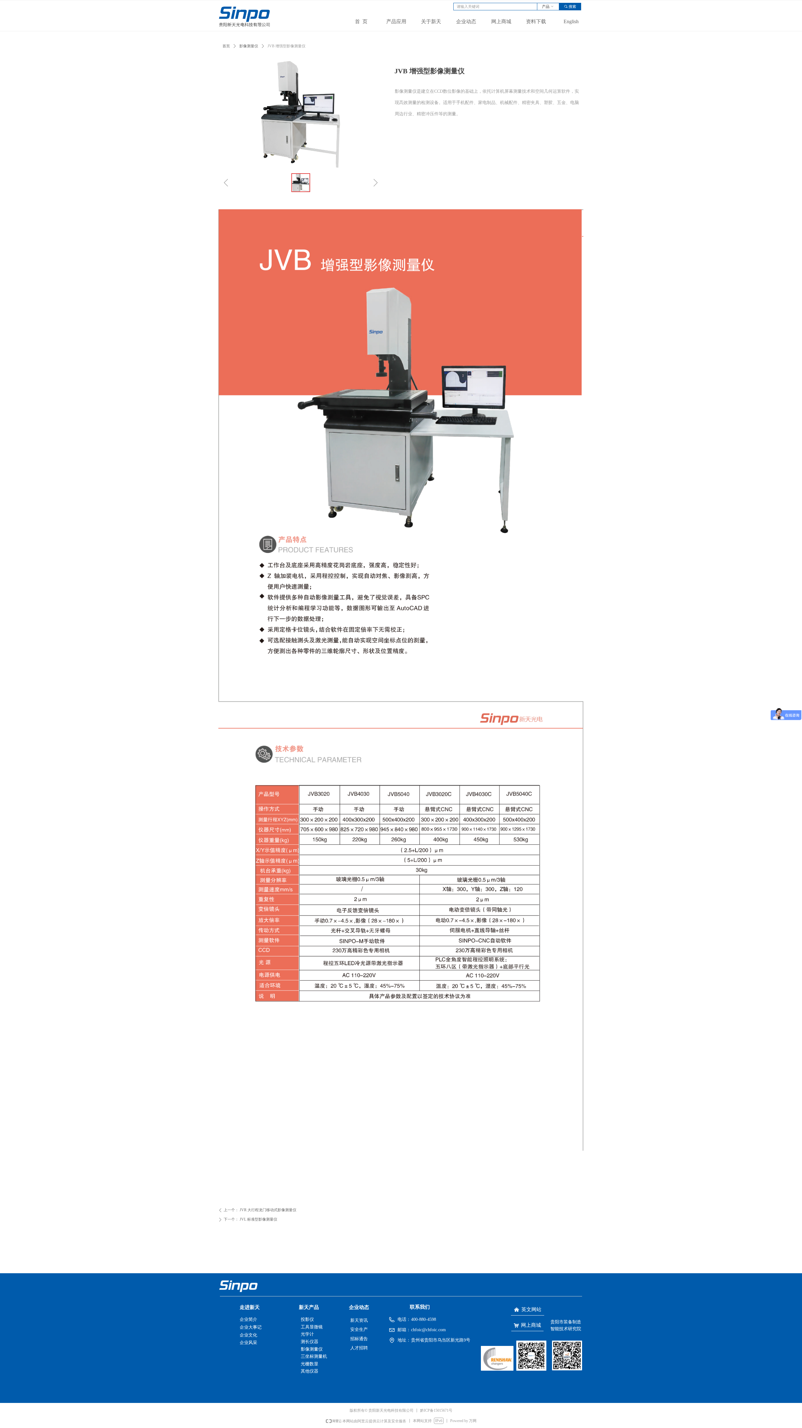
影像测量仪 (248, 46)
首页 (226, 46)
